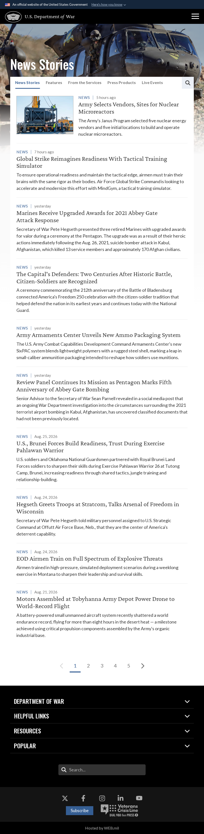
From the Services (85, 82)
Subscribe (80, 810)
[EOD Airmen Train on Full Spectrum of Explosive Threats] (102, 563)
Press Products (121, 82)
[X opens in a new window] (65, 798)
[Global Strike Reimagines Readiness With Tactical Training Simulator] (102, 170)
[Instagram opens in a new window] (102, 798)
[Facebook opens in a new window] (83, 798)
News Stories (27, 82)
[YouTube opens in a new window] (139, 798)
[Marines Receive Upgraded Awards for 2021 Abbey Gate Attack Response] (102, 228)
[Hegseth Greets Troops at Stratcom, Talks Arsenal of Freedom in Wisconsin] (102, 515)
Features (54, 82)
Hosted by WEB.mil (102, 828)
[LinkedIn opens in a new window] (120, 798)
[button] (195, 16)
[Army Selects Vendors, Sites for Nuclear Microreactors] (102, 115)
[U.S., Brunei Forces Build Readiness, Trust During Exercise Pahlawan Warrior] (102, 458)
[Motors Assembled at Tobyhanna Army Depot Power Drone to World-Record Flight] (102, 613)
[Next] (142, 665)
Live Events (152, 82)
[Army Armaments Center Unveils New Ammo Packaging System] (102, 343)
